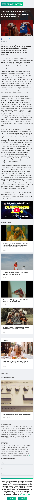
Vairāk (30, 455)
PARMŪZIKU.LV (7, 4)
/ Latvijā (18, 4)
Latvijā (4, 250)
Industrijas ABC (6, 417)
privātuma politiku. (25, 494)
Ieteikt (12, 39)
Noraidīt (22, 498)
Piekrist (11, 498)
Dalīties (5, 39)
